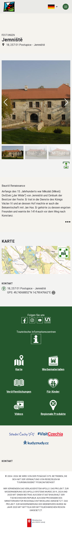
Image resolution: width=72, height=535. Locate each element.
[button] (66, 102)
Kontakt (7, 461)
